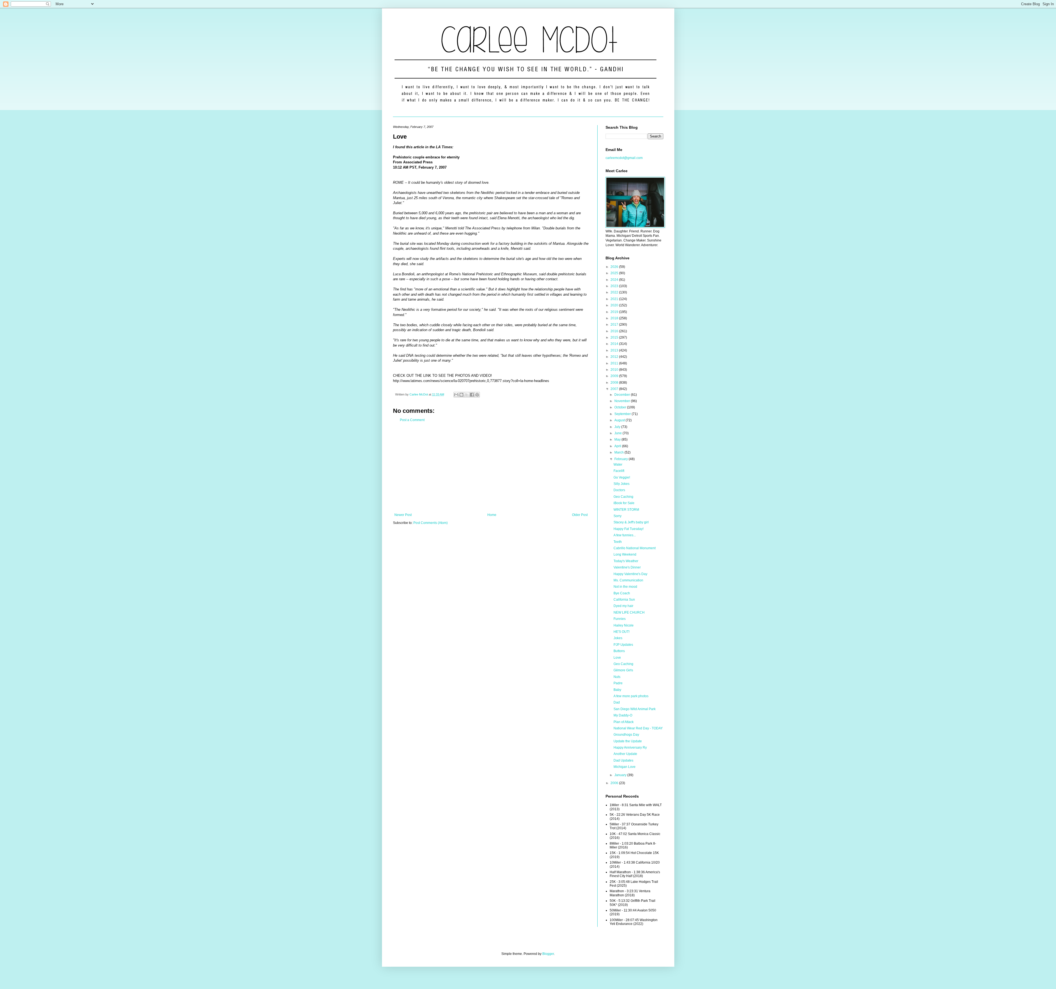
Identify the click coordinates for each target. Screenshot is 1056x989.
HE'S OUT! (621, 632)
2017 (614, 324)
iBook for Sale (624, 503)
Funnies (620, 619)
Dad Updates (623, 760)
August (620, 420)
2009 (614, 376)
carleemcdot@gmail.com (624, 158)
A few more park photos (631, 696)
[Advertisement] (491, 467)
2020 (614, 305)
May (618, 439)
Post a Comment (412, 420)
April (618, 446)
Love (617, 658)
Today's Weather (626, 561)
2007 (614, 389)
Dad (617, 702)
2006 (614, 783)
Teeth (618, 542)
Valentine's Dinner (627, 567)
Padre (618, 683)
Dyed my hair (623, 606)
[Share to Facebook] (472, 394)
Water (618, 464)
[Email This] (456, 394)
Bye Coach (622, 593)
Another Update (625, 754)
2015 (614, 337)
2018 (614, 318)
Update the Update (628, 741)
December (622, 395)
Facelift (619, 471)
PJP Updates (623, 645)
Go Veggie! (622, 477)
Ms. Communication (628, 580)
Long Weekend (625, 554)
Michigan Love (625, 767)
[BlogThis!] (461, 394)
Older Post (580, 515)
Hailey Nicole (624, 625)
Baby (617, 690)
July (617, 427)
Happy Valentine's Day (630, 574)
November (622, 401)
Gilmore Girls (623, 670)
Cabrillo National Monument (635, 548)
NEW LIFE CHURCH (629, 612)
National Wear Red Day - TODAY (638, 728)
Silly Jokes (621, 484)
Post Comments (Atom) (430, 523)
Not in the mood (625, 587)
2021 (614, 299)
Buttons (619, 651)
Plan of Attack (624, 722)
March (619, 452)
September (623, 414)
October (620, 407)
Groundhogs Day (626, 735)
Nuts (617, 677)
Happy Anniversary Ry (630, 747)
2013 (614, 350)
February (621, 459)
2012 (614, 357)
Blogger (548, 954)
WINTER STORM (626, 510)
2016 (614, 331)
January (620, 775)
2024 (614, 280)
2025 (614, 273)
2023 (614, 286)
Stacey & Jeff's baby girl (631, 522)
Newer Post (403, 515)
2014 (614, 344)
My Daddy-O (623, 715)
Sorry (618, 516)
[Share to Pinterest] (477, 394)
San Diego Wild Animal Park (635, 709)
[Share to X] (466, 394)
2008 (614, 382)
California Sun (624, 599)
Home (491, 515)
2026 (614, 267)
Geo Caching (623, 497)
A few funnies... (625, 535)
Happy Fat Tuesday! (629, 529)
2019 (614, 312)
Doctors (619, 490)
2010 (614, 370)
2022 (614, 292)
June (618, 433)
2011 (614, 363)
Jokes (618, 638)
